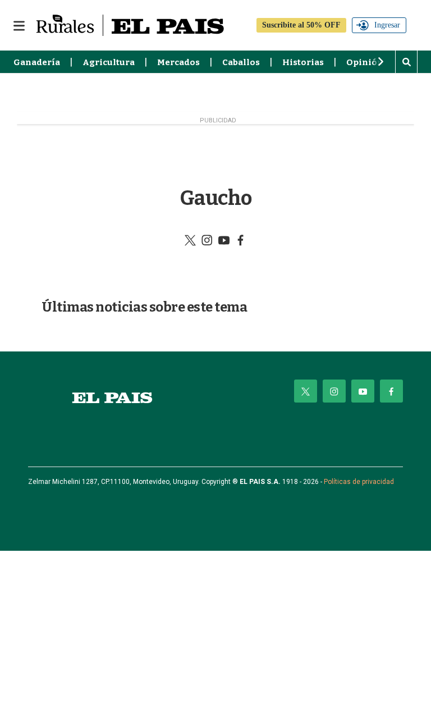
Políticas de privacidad (359, 482)
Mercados (178, 62)
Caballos (241, 62)
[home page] (112, 398)
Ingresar (387, 25)
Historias (303, 62)
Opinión (364, 62)
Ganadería (36, 62)
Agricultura (108, 62)
